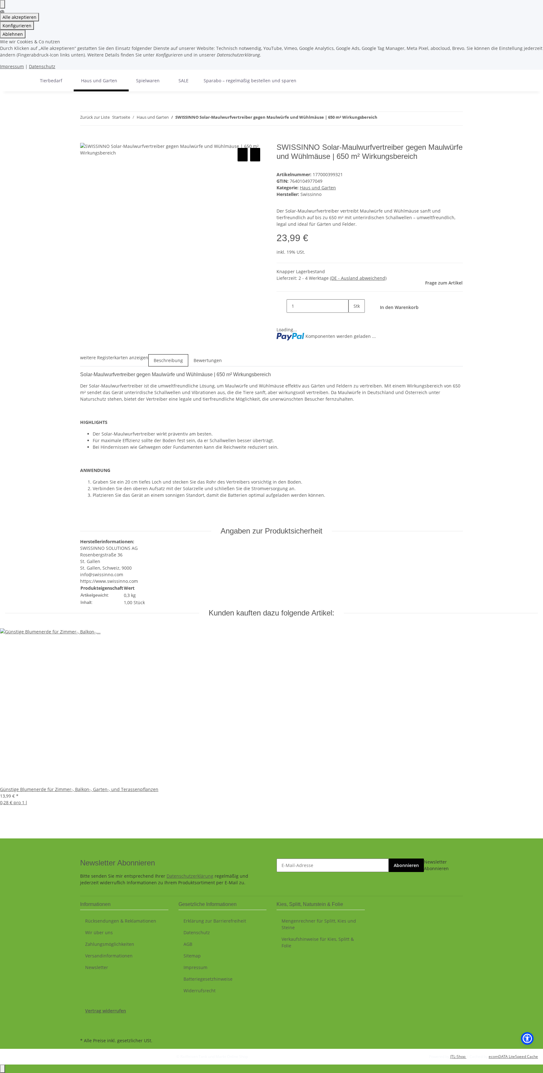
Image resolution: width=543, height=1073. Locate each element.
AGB (188, 944)
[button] (527, 1038)
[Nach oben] (2, 1069)
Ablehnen (13, 34)
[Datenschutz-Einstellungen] (2, 4)
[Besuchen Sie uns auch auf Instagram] (85, 1028)
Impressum (12, 66)
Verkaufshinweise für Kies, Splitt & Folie (318, 942)
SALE (183, 81)
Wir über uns (99, 932)
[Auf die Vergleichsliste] (243, 154)
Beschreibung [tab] (168, 360)
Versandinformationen (109, 956)
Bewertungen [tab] (208, 360)
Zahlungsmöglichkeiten (109, 944)
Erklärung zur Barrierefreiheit (215, 921)
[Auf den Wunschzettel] (255, 154)
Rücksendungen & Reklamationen (120, 921)
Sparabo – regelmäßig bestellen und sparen (250, 81)
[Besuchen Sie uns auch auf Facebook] (85, 1021)
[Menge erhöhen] (353, 319)
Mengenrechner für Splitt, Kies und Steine (319, 924)
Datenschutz (42, 66)
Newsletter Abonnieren (436, 865)
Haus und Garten (318, 188)
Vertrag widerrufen (105, 1011)
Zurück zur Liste (95, 117)
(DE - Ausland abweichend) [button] (358, 278)
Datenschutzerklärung (190, 876)
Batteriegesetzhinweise (208, 979)
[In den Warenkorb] (85, 139)
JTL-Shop (458, 1056)
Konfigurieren (17, 26)
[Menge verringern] (282, 306)
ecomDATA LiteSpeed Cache (513, 1056)
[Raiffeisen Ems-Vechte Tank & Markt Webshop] (24, 80)
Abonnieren (406, 865)
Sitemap (192, 956)
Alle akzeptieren (19, 17)
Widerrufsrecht (200, 991)
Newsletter (96, 967)
